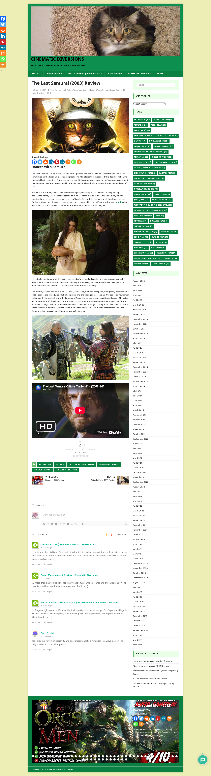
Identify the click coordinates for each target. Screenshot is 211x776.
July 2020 (137, 587)
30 (145, 756)
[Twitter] (39, 161)
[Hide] (1, 70)
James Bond (162, 194)
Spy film (161, 242)
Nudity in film (143, 215)
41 (91, 759)
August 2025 (139, 338)
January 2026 (139, 314)
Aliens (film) (142, 130)
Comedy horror (163, 146)
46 (110, 759)
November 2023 (140, 429)
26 (130, 756)
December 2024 (140, 367)
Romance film (158, 221)
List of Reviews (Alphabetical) (85, 73)
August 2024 (139, 386)
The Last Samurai (42, 469)
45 (107, 759)
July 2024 (137, 391)
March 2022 (138, 510)
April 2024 (137, 405)
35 (165, 756)
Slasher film (160, 237)
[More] (79, 161)
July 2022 (137, 491)
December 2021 (140, 525)
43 (99, 759)
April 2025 (137, 347)
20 (107, 756)
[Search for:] (156, 85)
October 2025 (139, 328)
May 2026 (137, 295)
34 (161, 756)
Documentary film (166, 162)
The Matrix (141, 263)
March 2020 (138, 601)
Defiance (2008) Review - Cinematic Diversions (67, 544)
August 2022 (139, 486)
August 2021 (138, 544)
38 (176, 756)
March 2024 (138, 410)
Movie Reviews (102, 89)
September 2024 (141, 381)
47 (114, 759)
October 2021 (139, 534)
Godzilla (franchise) (146, 189)
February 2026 (139, 309)
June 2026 (137, 290)
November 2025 (140, 323)
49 (122, 759)
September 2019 (140, 630)
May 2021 (137, 553)
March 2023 (138, 467)
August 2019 (138, 635)
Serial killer (168, 231)
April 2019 (137, 644)
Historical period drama (81, 464)
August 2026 (139, 280)
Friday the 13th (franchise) (148, 178)
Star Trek (140, 247)
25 (126, 756)
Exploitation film (144, 173)
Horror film (142, 194)
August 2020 (139, 582)
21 (110, 756)
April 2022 (137, 505)
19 (103, 756)
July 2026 (137, 285)
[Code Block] (72, 524)
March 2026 (138, 304)
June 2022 (137, 496)
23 (118, 756)
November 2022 (140, 477)
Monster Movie (161, 199)
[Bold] (44, 524)
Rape (160, 215)
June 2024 (137, 395)
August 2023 (139, 443)
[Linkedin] (51, 161)
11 (72, 756)
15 (87, 756)
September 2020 (141, 577)
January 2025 (139, 362)
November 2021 (140, 529)
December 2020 (140, 563)
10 (68, 756)
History (92, 89)
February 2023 (139, 472)
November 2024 (140, 371)
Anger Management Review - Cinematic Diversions (70, 575)
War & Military (39, 92)
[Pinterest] (56, 161)
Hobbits (119, 202)
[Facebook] (34, 161)
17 (95, 756)
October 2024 (139, 376)
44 (103, 759)
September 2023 (140, 438)
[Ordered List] (60, 524)
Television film (166, 252)
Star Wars (157, 247)
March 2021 (138, 558)
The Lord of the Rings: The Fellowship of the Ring (160, 258)
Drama (86, 89)
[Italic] (48, 524)
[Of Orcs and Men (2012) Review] (105, 731)
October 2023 (139, 434)
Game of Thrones (144, 183)
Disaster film (142, 162)
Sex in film (141, 237)
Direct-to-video (162, 157)
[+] (83, 524)
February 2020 (139, 606)
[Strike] (56, 524)
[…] (165, 735)
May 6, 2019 (41, 89)
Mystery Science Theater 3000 (150, 210)
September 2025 (140, 333)
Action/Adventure (74, 89)
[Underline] (52, 524)
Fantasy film (167, 173)
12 (75, 756)
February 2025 (139, 357)
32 (153, 756)
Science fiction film (145, 231)
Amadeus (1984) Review (158, 665)
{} (80, 524)
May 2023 (137, 458)
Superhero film (143, 252)
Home (160, 73)
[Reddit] (45, 161)
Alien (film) (158, 125)
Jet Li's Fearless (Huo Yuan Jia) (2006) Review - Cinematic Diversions (80, 602)
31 (149, 756)
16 (91, 756)
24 (122, 756)
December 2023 (140, 424)
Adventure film (163, 119)
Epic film (60, 464)
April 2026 (137, 300)
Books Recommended (139, 73)
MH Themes (68, 769)
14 (83, 756)
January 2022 (139, 520)
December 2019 (140, 616)
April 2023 (137, 462)
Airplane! (140, 125)
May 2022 (137, 501)
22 (114, 756)
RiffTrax (140, 221)
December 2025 (140, 319)
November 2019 (140, 620)
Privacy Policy (54, 73)
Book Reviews (115, 73)
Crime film (141, 157)
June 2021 (137, 549)
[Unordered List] (64, 524)
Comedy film (142, 146)
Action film (45, 464)
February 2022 (139, 515)
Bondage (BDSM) (158, 141)
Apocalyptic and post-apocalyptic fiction (157, 135)
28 (138, 756)
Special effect (142, 242)
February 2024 (139, 415)
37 (172, 756)
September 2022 (140, 481)
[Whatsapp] (73, 161)
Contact (36, 73)
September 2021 (140, 539)
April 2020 (137, 596)
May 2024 (137, 400)
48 (118, 759)
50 (126, 759)
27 (134, 756)
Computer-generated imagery (150, 151)
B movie (139, 141)
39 (83, 759)
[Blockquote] (68, 524)
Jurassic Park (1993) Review (159, 661)
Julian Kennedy (56, 89)
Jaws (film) (141, 199)
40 (87, 759)
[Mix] (67, 161)
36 (169, 756)
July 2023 (137, 448)
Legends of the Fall (108, 464)
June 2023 (137, 453)
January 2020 (139, 611)
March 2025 (138, 352)
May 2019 (137, 640)
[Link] (76, 524)
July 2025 (137, 343)
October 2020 (139, 573)
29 (141, 756)
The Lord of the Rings (66, 469)
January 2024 (139, 419)
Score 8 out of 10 (117, 89)
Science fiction (143, 226)
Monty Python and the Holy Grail (153, 205)
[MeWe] (62, 161)
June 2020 (137, 592)
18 (99, 756)
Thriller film (160, 263)
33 (157, 756)
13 (79, 756)
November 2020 (140, 568)
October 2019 (139, 625)
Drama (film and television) (149, 167)
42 (95, 759)
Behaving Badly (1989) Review (153, 678)
